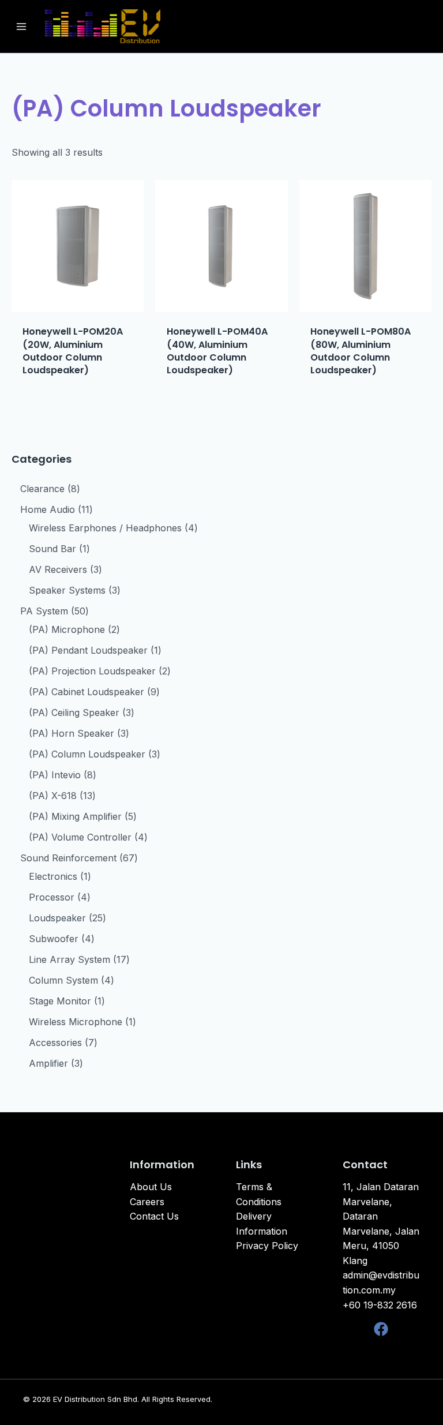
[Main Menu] (21, 26)
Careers (147, 1202)
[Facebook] (381, 1329)
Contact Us (154, 1216)
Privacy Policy (267, 1245)
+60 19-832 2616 (380, 1305)
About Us (151, 1186)
